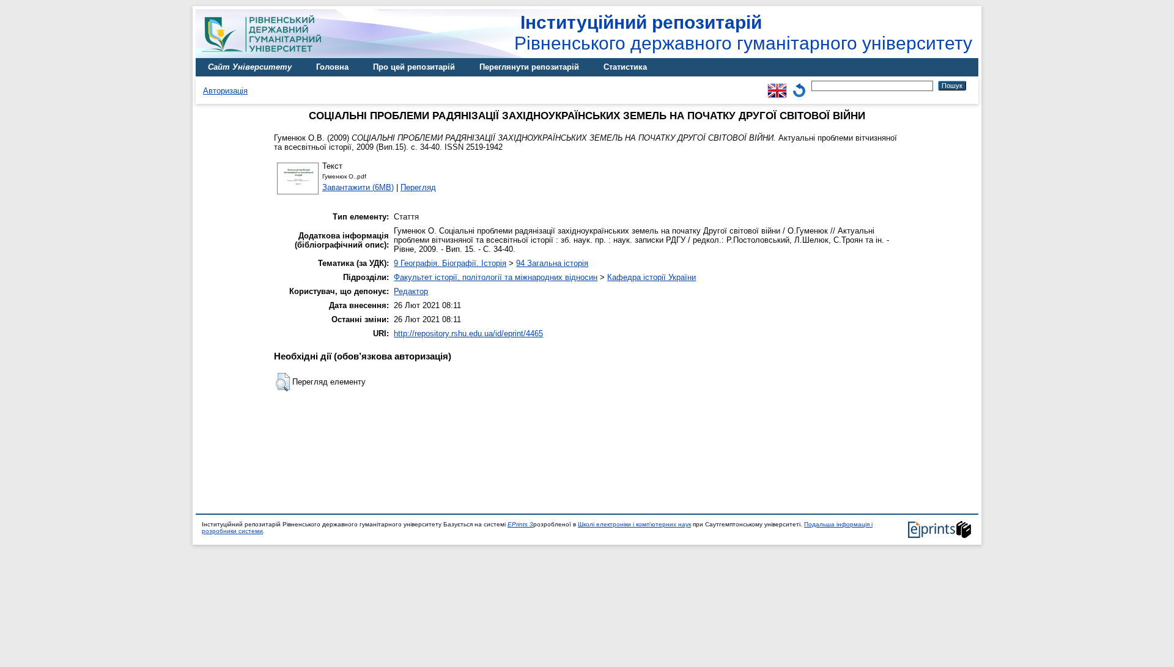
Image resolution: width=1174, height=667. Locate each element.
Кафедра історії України (651, 277)
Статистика (625, 67)
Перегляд (418, 187)
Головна (332, 67)
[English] (777, 85)
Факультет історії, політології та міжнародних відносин (495, 277)
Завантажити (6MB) (358, 187)
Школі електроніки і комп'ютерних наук (634, 524)
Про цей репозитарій (414, 67)
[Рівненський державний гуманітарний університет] (266, 55)
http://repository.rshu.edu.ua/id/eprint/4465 (468, 333)
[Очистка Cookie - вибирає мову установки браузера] (799, 85)
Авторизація (225, 90)
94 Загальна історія (552, 263)
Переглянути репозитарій (529, 67)
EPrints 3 (520, 524)
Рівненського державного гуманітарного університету (743, 32)
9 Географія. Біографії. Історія (450, 263)
